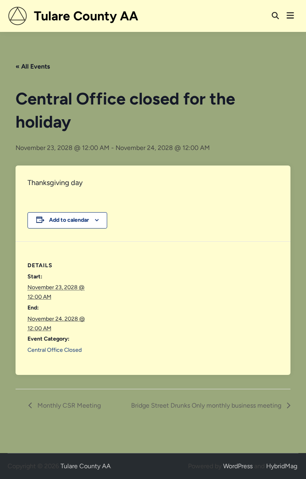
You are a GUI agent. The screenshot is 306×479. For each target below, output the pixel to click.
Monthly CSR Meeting (68, 405)
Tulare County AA (86, 16)
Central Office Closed (54, 350)
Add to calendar (69, 220)
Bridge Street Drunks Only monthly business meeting (207, 405)
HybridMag (281, 466)
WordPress (238, 466)
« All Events (33, 66)
